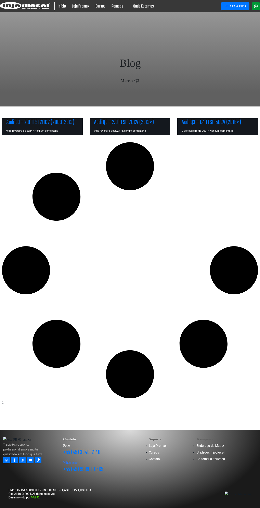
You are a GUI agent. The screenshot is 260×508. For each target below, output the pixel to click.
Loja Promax (80, 6)
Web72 (35, 497)
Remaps (117, 6)
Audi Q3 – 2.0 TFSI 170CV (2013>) (124, 122)
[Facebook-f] (14, 460)
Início (62, 6)
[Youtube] (30, 460)
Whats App (70, 462)
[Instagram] (22, 460)
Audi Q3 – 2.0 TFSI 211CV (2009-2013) (40, 122)
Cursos (100, 6)
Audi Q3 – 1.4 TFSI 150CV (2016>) (211, 122)
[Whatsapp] (256, 6)
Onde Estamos (143, 6)
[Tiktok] (38, 460)
